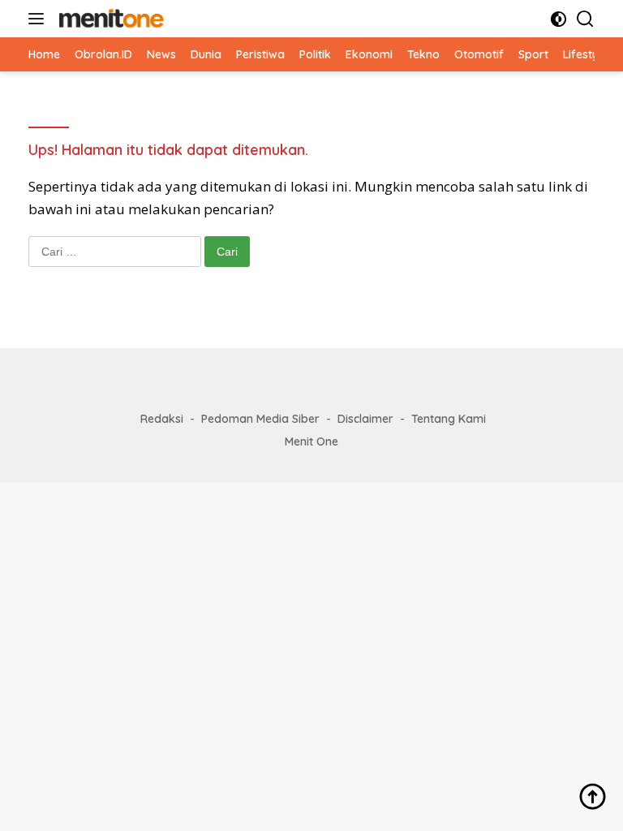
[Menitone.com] (109, 18)
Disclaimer (365, 418)
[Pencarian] (585, 19)
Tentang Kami (448, 418)
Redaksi (161, 418)
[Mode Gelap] (558, 19)
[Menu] (39, 18)
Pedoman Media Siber (260, 418)
